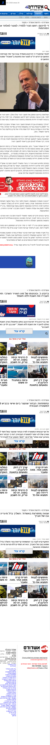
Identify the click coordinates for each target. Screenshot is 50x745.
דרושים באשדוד (11, 691)
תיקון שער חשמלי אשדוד (8, 705)
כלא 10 (37, 429)
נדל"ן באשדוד (12, 664)
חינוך (14, 651)
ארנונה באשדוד (11, 694)
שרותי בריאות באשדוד (9, 688)
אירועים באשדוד (11, 689)
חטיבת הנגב (32, 319)
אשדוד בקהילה (10, 649)
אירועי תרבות (12, 661)
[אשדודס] (34, 652)
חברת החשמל (41, 319)
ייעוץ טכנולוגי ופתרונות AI (8, 686)
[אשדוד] (37, 11)
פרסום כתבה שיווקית (9, 702)
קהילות (29, 14)
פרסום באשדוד (11, 699)
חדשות (38, 14)
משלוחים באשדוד (10, 675)
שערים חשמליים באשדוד (8, 697)
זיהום (43, 51)
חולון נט (13, 714)
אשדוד (43, 539)
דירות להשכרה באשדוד (9, 679)
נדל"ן (21, 14)
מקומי (46, 17)
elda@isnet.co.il (32, 668)
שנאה (34, 539)
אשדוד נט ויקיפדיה (10, 701)
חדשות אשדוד (34, 22)
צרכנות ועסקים (10, 659)
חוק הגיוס (42, 429)
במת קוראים (4, 657)
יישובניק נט (12, 670)
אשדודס (45, 22)
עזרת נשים (6, 663)
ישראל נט (13, 666)
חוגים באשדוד (11, 692)
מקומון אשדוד (12, 673)
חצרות (9, 651)
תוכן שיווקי (13, 660)
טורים (13, 14)
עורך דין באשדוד (11, 711)
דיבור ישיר (13, 657)
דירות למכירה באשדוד (9, 678)
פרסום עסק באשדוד (10, 680)
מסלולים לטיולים (11, 708)
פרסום (14, 716)
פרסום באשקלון (11, 682)
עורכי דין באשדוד (11, 695)
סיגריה (38, 539)
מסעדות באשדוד (11, 676)
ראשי (46, 14)
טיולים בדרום (12, 710)
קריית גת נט (12, 713)
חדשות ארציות (36, 17)
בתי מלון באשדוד (11, 669)
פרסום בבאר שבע (10, 683)
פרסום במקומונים (10, 672)
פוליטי (27, 17)
